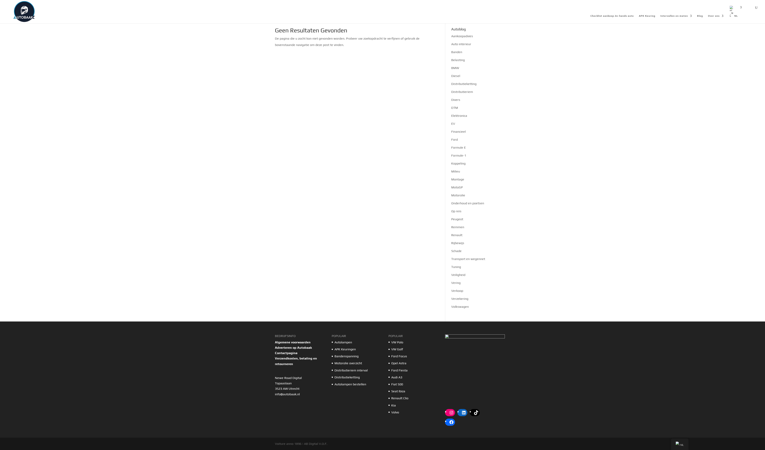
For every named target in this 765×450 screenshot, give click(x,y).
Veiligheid (458, 275)
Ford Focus (399, 356)
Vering (456, 283)
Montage (457, 179)
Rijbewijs (457, 243)
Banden (456, 52)
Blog (700, 16)
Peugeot (457, 219)
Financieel (458, 131)
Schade (456, 251)
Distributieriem (462, 92)
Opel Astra (399, 363)
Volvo (395, 412)
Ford (454, 139)
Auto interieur (461, 44)
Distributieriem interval (351, 370)
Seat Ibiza (398, 391)
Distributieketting (464, 84)
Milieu (455, 171)
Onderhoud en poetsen (467, 203)
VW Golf (397, 349)
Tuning (456, 267)
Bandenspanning (346, 356)
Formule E (458, 147)
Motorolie (458, 195)
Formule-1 (458, 155)
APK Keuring (647, 16)
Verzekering (459, 299)
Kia (393, 405)
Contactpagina (286, 353)
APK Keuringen (345, 349)
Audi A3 (396, 377)
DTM (454, 108)
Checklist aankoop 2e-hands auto (612, 16)
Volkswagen (460, 307)
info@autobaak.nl (287, 394)
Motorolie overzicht (348, 363)
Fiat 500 (397, 384)
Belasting (458, 60)
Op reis (456, 211)
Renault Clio (399, 398)
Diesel (455, 76)
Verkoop (457, 291)
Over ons (714, 16)
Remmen (457, 227)
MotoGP (457, 187)
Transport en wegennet (468, 259)
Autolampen (343, 342)
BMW (455, 68)
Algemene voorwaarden (293, 342)
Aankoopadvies (462, 36)
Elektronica (459, 116)
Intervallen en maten (674, 16)
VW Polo (397, 342)
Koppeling (458, 163)
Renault (456, 235)
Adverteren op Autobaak (293, 348)
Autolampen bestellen (350, 384)
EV (453, 124)
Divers (455, 100)
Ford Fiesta (399, 370)
